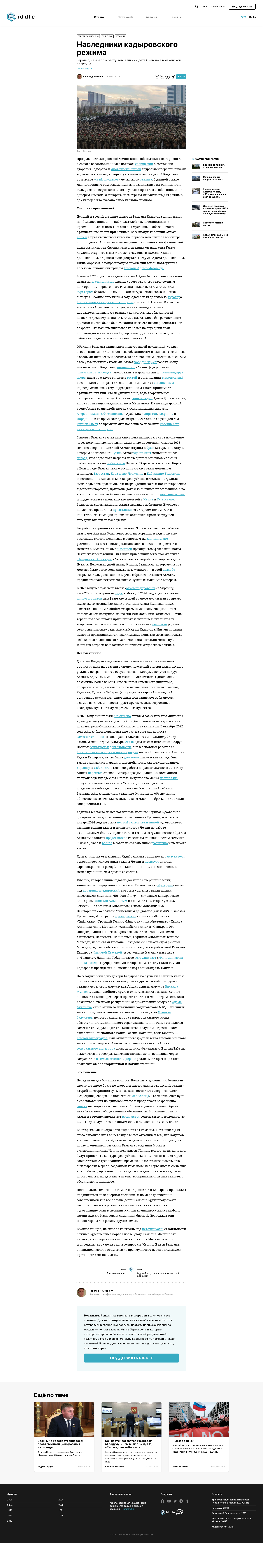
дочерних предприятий (101, 890)
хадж (119, 593)
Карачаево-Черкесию (127, 473)
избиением (116, 463)
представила (123, 510)
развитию (160, 843)
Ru (250, 17)
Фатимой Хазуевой (107, 952)
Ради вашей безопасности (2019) (229, 1513)
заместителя (174, 856)
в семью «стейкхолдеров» (116, 1059)
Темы (174, 17)
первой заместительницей (138, 822)
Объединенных (113, 414)
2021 (60, 1510)
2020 (9, 1515)
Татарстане (165, 499)
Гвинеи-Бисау (87, 424)
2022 (9, 1510)
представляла (116, 838)
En (254, 17)
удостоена (132, 757)
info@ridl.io (128, 1509)
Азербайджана (88, 414)
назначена (122, 716)
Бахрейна (165, 414)
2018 (9, 1520)
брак (150, 448)
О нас (205, 6)
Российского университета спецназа (105, 302)
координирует (145, 362)
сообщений (144, 164)
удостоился (142, 453)
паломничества (172, 494)
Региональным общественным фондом (107, 752)
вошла (107, 843)
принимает (126, 367)
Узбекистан (102, 768)
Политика (107, 36)
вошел (82, 237)
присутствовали (89, 598)
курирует (152, 861)
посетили (159, 624)
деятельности (120, 747)
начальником (103, 281)
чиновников (86, 372)
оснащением (164, 383)
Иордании (85, 419)
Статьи (99, 17)
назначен (124, 549)
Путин (116, 453)
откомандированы (140, 588)
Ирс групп (165, 885)
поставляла (169, 778)
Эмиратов (149, 414)
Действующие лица (88, 36)
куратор (174, 297)
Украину (83, 768)
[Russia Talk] (183, 1512)
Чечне (148, 499)
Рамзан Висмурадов (92, 1038)
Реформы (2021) (220, 1508)
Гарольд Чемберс (93, 76)
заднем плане (157, 538)
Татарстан (101, 473)
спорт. (81, 377)
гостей (132, 377)
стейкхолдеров (107, 179)
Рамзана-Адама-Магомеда (144, 268)
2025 (61, 1499)
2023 (60, 1505)
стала (129, 742)
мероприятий (172, 377)
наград (82, 458)
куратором (85, 292)
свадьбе (169, 569)
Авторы (151, 17)
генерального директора (96, 1048)
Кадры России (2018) (223, 1526)
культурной (99, 747)
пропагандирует (172, 372)
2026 (9, 1499)
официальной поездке (94, 559)
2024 (9, 1505)
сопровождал (142, 398)
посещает (105, 372)
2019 (60, 1515)
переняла (95, 773)
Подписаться (218, 6)
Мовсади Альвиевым (110, 901)
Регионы (120, 36)
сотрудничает (145, 957)
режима (146, 179)
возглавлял (131, 1116)
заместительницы (91, 737)
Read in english (84, 68)
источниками (152, 1229)
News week (125, 17)
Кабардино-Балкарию (163, 473)
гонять (82, 1106)
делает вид (140, 1096)
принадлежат (125, 916)
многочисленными (126, 169)
